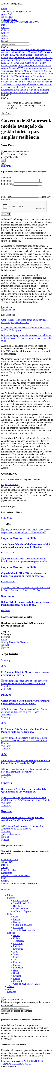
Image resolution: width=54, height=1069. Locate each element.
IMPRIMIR (6, 165)
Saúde (16, 957)
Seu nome (6, 177)
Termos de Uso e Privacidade (15, 875)
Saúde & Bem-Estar (22, 924)
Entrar (4, 8)
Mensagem (6, 197)
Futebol (16, 978)
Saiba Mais (6, 518)
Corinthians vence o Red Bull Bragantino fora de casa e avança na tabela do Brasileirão (26, 80)
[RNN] (9, 19)
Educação (17, 943)
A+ (3, 163)
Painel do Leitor (9, 870)
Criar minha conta (9, 859)
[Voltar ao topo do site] (2, 997)
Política (16, 919)
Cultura (16, 938)
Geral (15, 916)
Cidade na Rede (20, 908)
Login (4, 484)
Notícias (5, 33)
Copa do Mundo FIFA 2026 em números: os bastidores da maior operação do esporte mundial (26, 55)
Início (4, 25)
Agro (15, 951)
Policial (16, 946)
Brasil (16, 973)
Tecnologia (18, 941)
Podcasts (5, 27)
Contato (5, 881)
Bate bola (17, 906)
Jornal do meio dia (22, 903)
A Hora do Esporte (22, 911)
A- (3, 160)
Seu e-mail (6, 180)
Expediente (7, 873)
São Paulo (18, 967)
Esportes (17, 922)
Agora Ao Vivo (8, 14)
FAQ (4, 878)
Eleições (17, 975)
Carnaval (17, 981)
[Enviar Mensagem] (31, 1008)
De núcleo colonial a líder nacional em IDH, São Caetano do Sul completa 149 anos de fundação (26, 65)
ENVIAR (6, 214)
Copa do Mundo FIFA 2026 (26, 984)
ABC (15, 959)
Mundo (16, 935)
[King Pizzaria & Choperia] (14, 642)
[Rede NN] (7, 17)
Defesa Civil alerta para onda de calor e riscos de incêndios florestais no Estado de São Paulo (26, 60)
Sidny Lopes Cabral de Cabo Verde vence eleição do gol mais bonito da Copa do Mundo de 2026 (26, 50)
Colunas (5, 30)
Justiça (16, 954)
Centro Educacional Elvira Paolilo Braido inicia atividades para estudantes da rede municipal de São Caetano (25, 90)
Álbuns (4, 38)
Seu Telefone (7, 184)
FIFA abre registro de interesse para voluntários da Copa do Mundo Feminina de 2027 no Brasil (26, 71)
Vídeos (4, 35)
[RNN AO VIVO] (20, 22)
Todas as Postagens (10, 834)
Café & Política (20, 900)
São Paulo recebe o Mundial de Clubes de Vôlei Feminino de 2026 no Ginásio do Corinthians (27, 75)
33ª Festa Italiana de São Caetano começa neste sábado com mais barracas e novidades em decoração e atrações (26, 84)
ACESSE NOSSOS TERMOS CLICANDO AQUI (22, 1062)
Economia (18, 927)
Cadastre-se (13, 484)
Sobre (4, 867)
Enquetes (5, 41)
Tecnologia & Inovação (24, 930)
